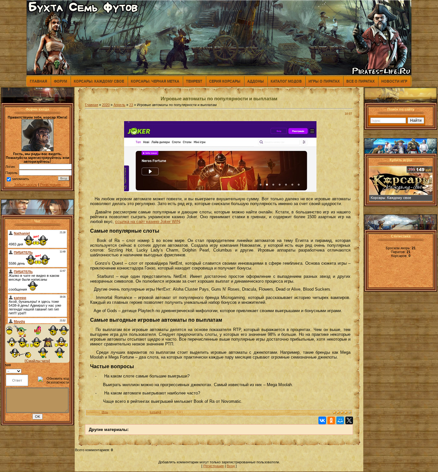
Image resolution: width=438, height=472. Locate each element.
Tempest (194, 81)
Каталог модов (286, 81)
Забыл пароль (25, 184)
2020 (106, 105)
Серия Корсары (224, 81)
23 (131, 105)
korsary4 (155, 412)
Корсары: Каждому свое (99, 81)
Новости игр (394, 81)
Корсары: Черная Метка (155, 81)
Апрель (119, 105)
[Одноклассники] (331, 420)
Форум (60, 81)
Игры (105, 412)
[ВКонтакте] (322, 420)
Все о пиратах (360, 81)
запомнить (20, 179)
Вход (231, 466)
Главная (38, 81)
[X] (349, 420)
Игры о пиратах (324, 81)
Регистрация (50, 184)
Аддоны (255, 81)
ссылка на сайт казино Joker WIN (147, 221)
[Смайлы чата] (37, 361)
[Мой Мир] (340, 420)
